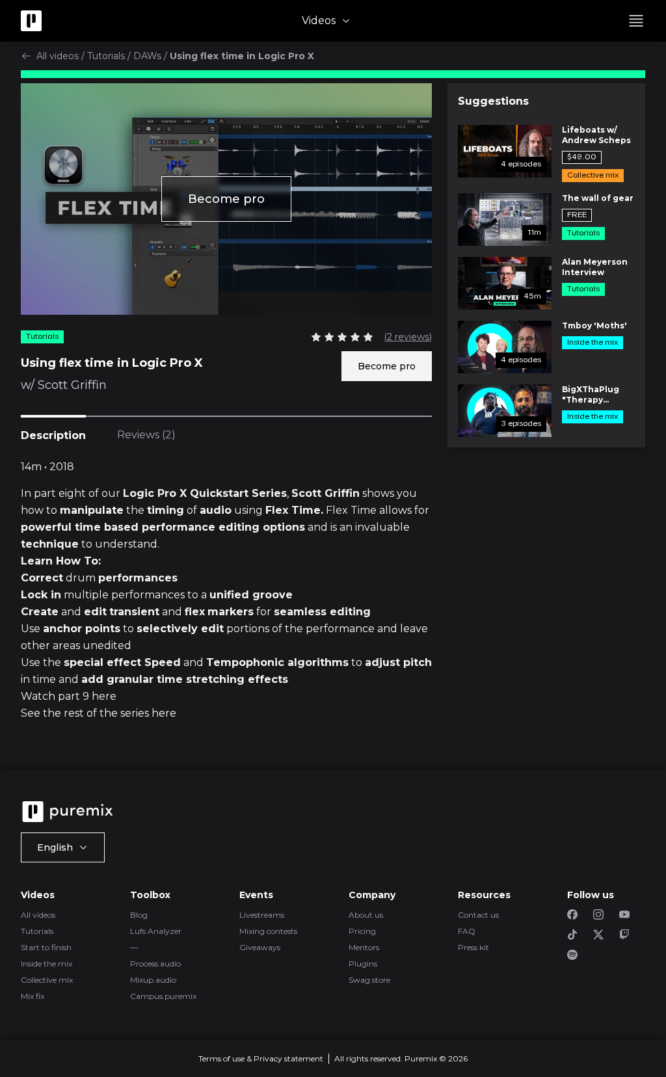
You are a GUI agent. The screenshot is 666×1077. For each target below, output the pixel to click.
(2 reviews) (408, 337)
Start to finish (46, 947)
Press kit (473, 947)
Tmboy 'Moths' (594, 325)
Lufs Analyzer (155, 931)
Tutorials (106, 56)
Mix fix (32, 996)
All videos (57, 56)
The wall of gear (597, 198)
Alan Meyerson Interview (595, 267)
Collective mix (47, 980)
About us (366, 915)
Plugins (363, 963)
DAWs (147, 56)
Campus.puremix (163, 996)
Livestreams (261, 915)
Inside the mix (46, 963)
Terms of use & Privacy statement (260, 1058)
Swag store (369, 980)
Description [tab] (53, 435)
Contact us (478, 915)
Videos (319, 20)
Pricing (362, 931)
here (104, 696)
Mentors (364, 947)
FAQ (466, 931)
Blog (139, 915)
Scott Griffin (72, 385)
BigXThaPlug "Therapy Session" (590, 394)
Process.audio (155, 963)
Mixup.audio (153, 980)
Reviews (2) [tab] (146, 435)
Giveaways (259, 947)
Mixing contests (268, 931)
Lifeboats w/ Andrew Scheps (596, 135)
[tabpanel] (226, 599)
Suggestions (493, 101)
